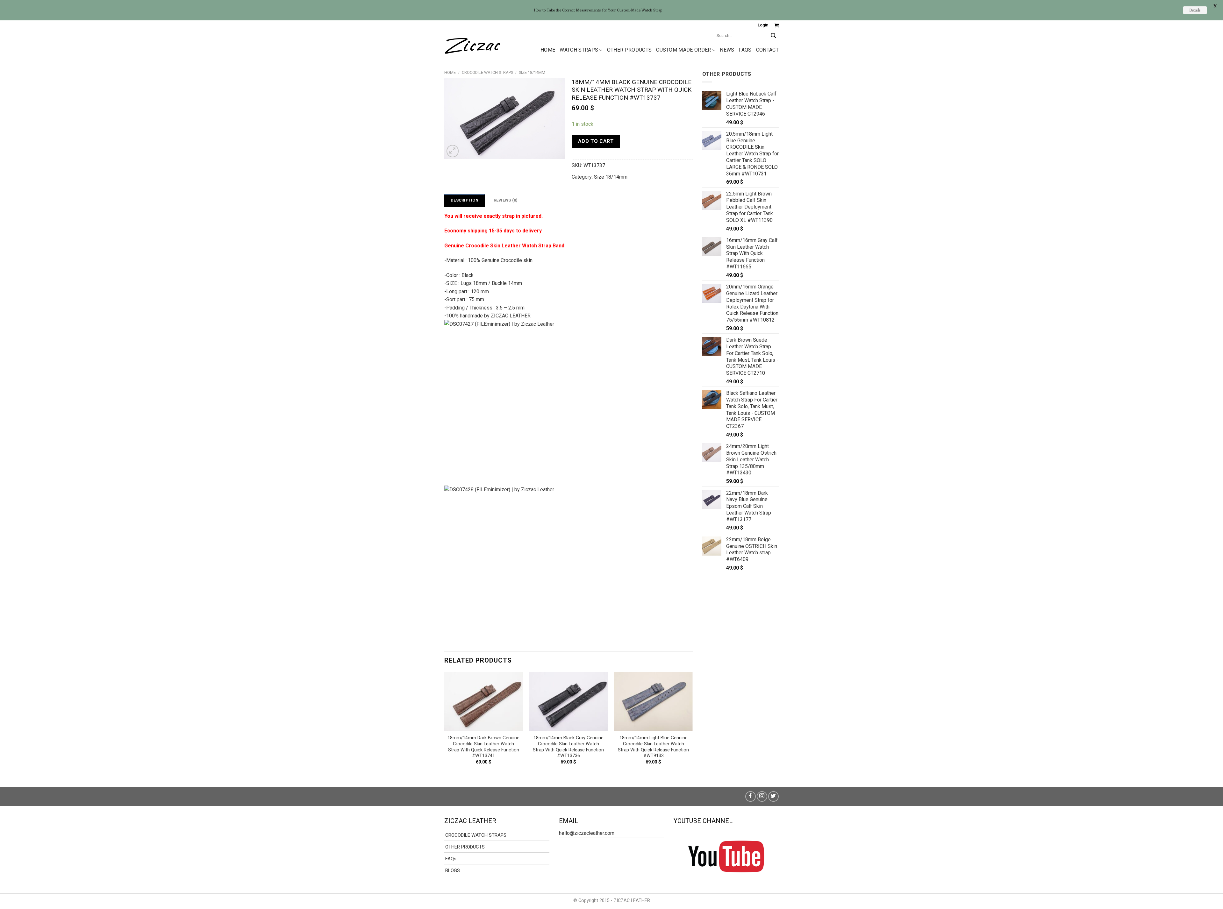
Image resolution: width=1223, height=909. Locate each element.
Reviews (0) (506, 200)
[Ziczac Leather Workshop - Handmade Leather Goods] (472, 44)
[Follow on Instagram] (762, 796)
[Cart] (777, 25)
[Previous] (444, 724)
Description (464, 200)
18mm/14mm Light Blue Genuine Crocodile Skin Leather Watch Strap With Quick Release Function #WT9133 (653, 746)
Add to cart (596, 141)
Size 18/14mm (532, 72)
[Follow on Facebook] (750, 796)
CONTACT (767, 50)
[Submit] (773, 35)
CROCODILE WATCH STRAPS (487, 72)
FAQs (745, 50)
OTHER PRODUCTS (629, 50)
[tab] (464, 200)
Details (1195, 10)
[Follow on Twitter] (773, 796)
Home (450, 72)
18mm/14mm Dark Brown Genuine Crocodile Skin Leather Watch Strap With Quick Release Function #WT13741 (483, 746)
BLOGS (452, 870)
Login (763, 25)
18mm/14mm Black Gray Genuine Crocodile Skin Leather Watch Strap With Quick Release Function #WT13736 (568, 746)
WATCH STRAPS (579, 50)
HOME (547, 50)
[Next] (692, 724)
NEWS (727, 50)
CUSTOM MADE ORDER (683, 50)
